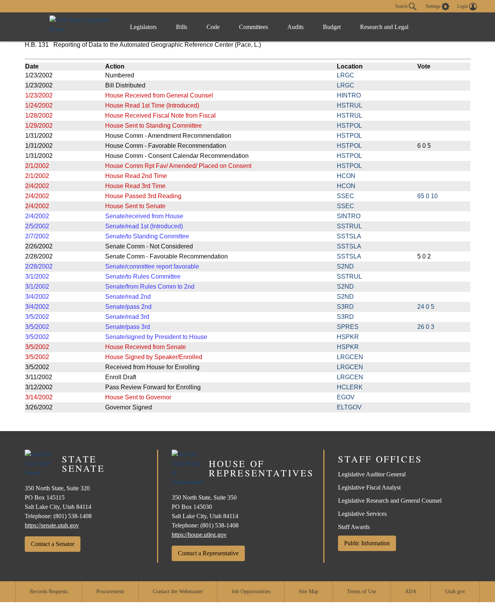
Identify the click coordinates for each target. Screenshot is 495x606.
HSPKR (348, 337)
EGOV (346, 397)
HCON (346, 176)
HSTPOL (349, 125)
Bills (181, 27)
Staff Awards (354, 527)
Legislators (143, 27)
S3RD (345, 306)
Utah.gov (455, 591)
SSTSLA (349, 236)
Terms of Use (361, 591)
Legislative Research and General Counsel (390, 500)
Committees (253, 27)
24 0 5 (425, 306)
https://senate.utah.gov (52, 525)
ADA (410, 591)
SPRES (347, 327)
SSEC (345, 196)
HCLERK (350, 387)
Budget (332, 27)
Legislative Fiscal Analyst (369, 487)
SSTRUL (349, 226)
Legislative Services (362, 513)
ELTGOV (349, 407)
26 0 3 (425, 327)
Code (213, 27)
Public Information (367, 543)
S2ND (345, 266)
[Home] (82, 26)
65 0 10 (427, 196)
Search (402, 6)
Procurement (110, 591)
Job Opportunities (251, 591)
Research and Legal (384, 27)
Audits (295, 27)
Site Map (308, 591)
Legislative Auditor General (372, 474)
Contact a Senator (52, 544)
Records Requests (49, 591)
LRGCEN (350, 357)
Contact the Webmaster (178, 591)
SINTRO (348, 216)
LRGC (345, 75)
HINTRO (349, 95)
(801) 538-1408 (72, 516)
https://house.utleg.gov (199, 534)
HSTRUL (349, 105)
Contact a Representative (208, 553)
